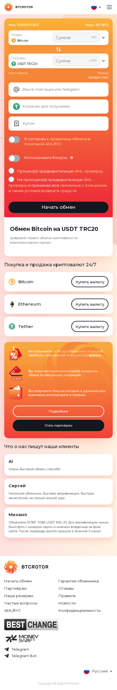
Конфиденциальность (79, 610)
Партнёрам (15, 588)
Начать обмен (18, 581)
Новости (67, 603)
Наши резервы (18, 595)
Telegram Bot (24, 655)
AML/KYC (12, 610)
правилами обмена (68, 139)
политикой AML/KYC (43, 144)
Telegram (20, 649)
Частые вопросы (20, 603)
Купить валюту (90, 282)
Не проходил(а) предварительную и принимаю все (58, 185)
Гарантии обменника (78, 581)
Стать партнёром (58, 425)
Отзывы (66, 588)
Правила (67, 595)
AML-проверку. (89, 171)
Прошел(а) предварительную (60, 171)
